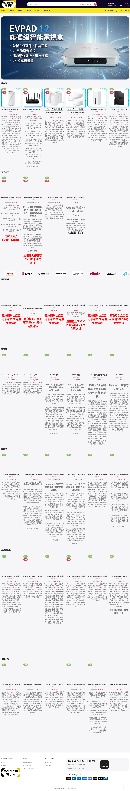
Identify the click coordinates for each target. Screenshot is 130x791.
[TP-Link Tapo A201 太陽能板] (54, 673)
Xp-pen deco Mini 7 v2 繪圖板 (33, 474)
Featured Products (28, 765)
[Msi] (26, 273)
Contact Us (4, 765)
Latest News (48, 765)
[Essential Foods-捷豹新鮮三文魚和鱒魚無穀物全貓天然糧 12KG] (54, 293)
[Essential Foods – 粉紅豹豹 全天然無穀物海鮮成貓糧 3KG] (11, 293)
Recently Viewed (27, 762)
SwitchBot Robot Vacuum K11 (97, 684)
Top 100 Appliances (28, 768)
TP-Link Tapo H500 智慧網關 (32, 684)
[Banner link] (65, 47)
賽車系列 (93, 377)
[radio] (47, 109)
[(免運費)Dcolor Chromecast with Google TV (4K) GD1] (76, 186)
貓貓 (11, 307)
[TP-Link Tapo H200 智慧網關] (119, 673)
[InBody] (94, 273)
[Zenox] (111, 273)
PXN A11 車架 (119, 375)
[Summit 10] (77, 273)
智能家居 (11, 686)
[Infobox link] (112, 4)
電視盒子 (11, 199)
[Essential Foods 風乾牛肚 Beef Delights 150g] (119, 293)
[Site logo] (8, 4)
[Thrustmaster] (60, 273)
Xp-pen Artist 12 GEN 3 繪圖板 (118, 474)
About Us (3, 762)
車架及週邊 (11, 377)
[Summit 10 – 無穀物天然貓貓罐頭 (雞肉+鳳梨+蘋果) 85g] (76, 293)
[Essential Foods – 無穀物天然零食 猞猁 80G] (33, 295)
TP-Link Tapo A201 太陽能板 (54, 684)
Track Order (48, 762)
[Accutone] (43, 273)
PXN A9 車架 (76, 375)
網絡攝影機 (11, 578)
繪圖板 (11, 476)
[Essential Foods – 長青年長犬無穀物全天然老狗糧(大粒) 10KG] (97, 293)
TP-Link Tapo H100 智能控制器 (76, 684)
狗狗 (97, 307)
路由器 (11, 111)
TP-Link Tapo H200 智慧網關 (118, 684)
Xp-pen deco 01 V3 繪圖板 (11, 474)
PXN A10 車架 (54, 375)
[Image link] (10, 772)
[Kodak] (9, 273)
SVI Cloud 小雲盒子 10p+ (54, 197)
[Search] (95, 4)
